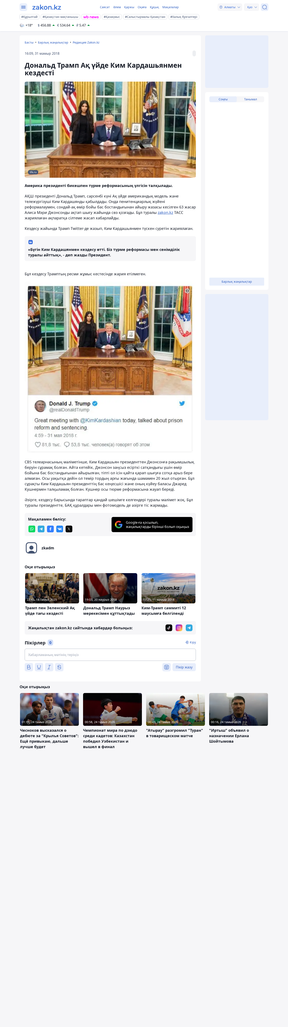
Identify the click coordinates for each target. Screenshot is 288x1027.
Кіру (193, 642)
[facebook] (50, 529)
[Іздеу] (264, 7)
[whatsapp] (32, 529)
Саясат (105, 7)
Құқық (154, 7)
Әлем (117, 7)
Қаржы (129, 7)
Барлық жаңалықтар (53, 42)
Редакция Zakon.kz (86, 42)
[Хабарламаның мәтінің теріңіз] (110, 655)
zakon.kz (165, 212)
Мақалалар (170, 7)
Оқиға (142, 7)
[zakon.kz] (46, 7)
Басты (29, 42)
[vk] (59, 529)
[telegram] (41, 529)
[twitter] (69, 529)
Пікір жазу (184, 667)
